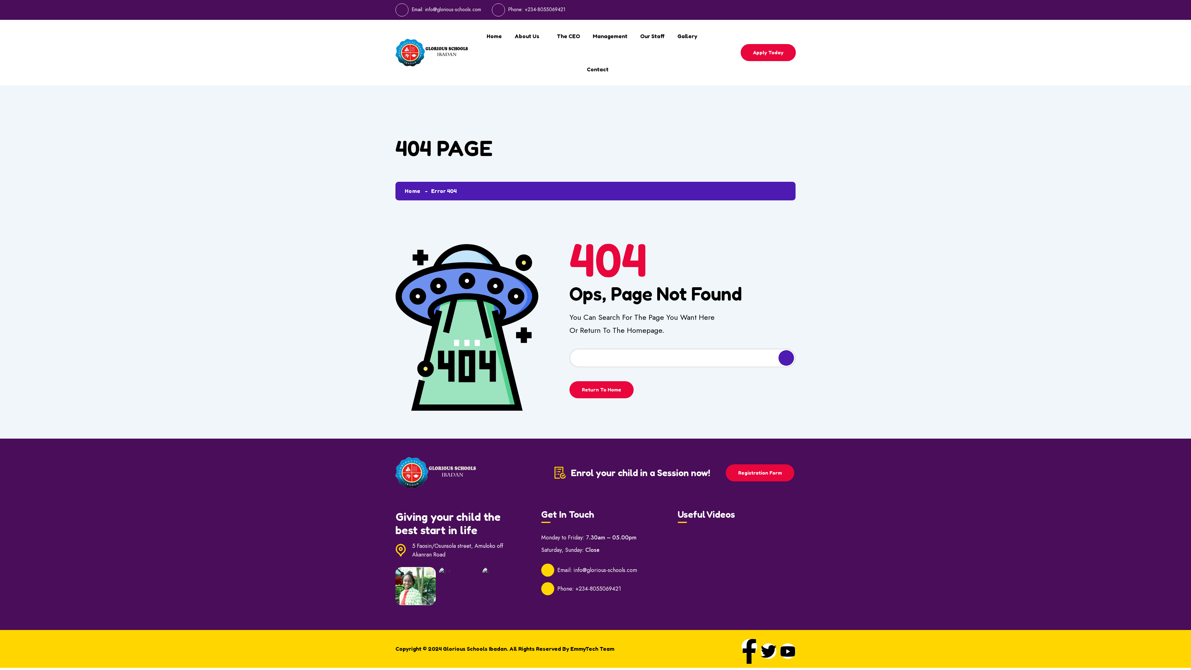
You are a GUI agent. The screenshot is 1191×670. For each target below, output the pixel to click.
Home (494, 36)
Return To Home (601, 389)
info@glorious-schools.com (453, 9)
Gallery (687, 36)
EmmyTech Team (592, 648)
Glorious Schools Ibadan (475, 648)
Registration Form (760, 473)
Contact (598, 69)
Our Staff (652, 36)
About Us (527, 36)
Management (610, 36)
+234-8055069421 (545, 9)
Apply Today (768, 52)
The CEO (568, 36)
